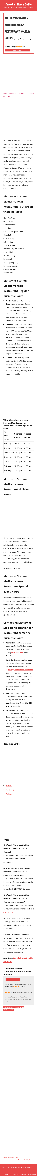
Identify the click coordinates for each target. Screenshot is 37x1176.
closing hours (8, 1007)
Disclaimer (23, 1174)
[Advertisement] (18, 73)
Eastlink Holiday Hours (11, 1157)
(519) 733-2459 (17, 652)
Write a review (17, 50)
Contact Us (15, 1174)
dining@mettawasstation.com (20, 669)
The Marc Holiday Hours (25, 1160)
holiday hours (19, 1007)
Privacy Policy (32, 1174)
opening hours (8, 1010)
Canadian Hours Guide (18, 4)
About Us (8, 1174)
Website (9, 786)
